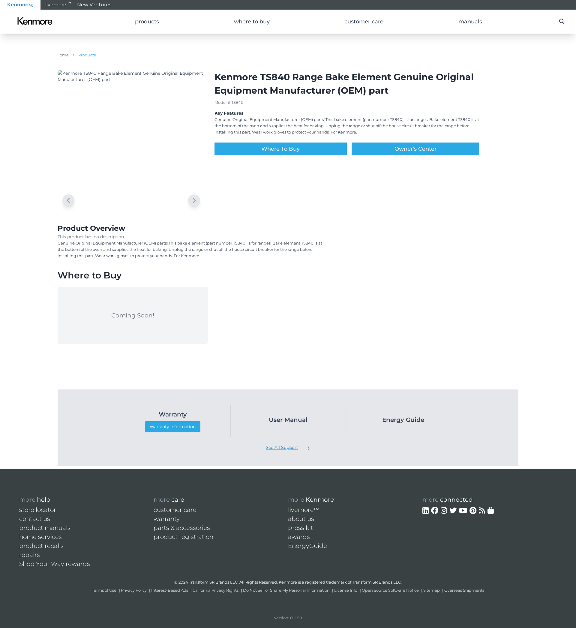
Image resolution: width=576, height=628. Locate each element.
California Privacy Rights (215, 590)
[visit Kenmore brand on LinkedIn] (425, 510)
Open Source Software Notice (390, 590)
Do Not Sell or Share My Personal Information (286, 590)
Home (62, 55)
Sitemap (431, 590)
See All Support (282, 447)
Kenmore (20, 5)
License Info (345, 590)
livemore (58, 4)
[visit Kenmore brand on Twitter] (453, 510)
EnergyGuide (307, 545)
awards (299, 536)
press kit (300, 527)
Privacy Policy (134, 590)
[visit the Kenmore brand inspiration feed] (482, 510)
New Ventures (94, 5)
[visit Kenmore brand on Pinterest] (473, 510)
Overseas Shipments (464, 590)
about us (301, 518)
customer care (175, 509)
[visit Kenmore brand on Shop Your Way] (491, 510)
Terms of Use (104, 590)
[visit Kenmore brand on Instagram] (444, 510)
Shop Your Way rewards (54, 563)
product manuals (44, 527)
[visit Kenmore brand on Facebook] (434, 510)
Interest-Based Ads (169, 590)
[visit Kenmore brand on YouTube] (463, 510)
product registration (183, 536)
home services (40, 536)
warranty (167, 518)
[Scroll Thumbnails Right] (194, 200)
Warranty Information (173, 426)
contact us (34, 518)
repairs (29, 554)
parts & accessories (182, 527)
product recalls (41, 545)
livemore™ (304, 509)
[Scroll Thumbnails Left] (68, 200)
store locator (37, 509)
